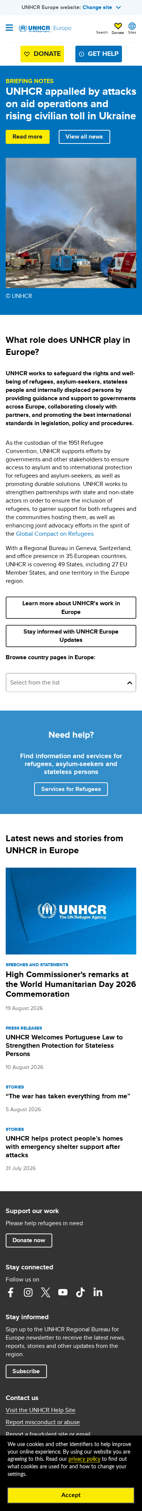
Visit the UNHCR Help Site (40, 1410)
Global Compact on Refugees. (55, 533)
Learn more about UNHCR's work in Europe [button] (71, 607)
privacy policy (84, 1459)
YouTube (63, 1292)
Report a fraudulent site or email (48, 1434)
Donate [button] (118, 32)
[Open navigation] (9, 28)
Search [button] (102, 32)
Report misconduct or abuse (43, 1422)
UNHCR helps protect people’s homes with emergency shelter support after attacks (64, 1146)
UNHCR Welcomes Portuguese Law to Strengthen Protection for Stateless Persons (64, 1045)
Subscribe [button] (29, 1370)
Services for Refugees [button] (71, 789)
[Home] (44, 28)
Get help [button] (103, 54)
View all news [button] (84, 136)
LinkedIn (98, 1292)
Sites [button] (132, 32)
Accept (71, 1495)
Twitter (45, 1292)
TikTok (80, 1292)
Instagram (28, 1292)
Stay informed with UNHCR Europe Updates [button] (73, 635)
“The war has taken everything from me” (68, 1096)
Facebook (11, 1292)
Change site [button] (97, 7)
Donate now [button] (28, 1240)
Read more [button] (27, 136)
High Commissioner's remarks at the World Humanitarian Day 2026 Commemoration (71, 984)
